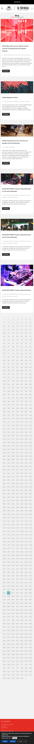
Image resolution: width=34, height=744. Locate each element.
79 (13, 357)
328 (30, 477)
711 (22, 665)
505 (8, 565)
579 (26, 600)
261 (13, 446)
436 (13, 531)
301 (4, 466)
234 (17, 432)
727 (30, 671)
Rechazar (13, 741)
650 (30, 634)
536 (21, 579)
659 (8, 641)
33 (26, 333)
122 (17, 377)
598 (17, 610)
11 (21, 323)
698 (26, 658)
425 (26, 524)
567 (4, 596)
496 (30, 559)
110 (26, 371)
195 (30, 412)
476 (4, 552)
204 (8, 418)
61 (26, 347)
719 (26, 668)
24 (17, 330)
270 (21, 449)
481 (26, 552)
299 (26, 463)
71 (8, 353)
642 (26, 630)
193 (21, 412)
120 (8, 377)
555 (13, 589)
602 (4, 613)
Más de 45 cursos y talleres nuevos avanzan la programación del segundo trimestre (15, 48)
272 (30, 449)
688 (12, 654)
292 (26, 459)
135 (13, 384)
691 (26, 654)
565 (26, 593)
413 (4, 521)
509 (26, 565)
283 (17, 456)
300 (30, 463)
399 (4, 514)
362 (26, 494)
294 (4, 463)
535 (17, 579)
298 (21, 463)
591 (17, 606)
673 (8, 648)
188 (30, 408)
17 (17, 326)
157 (17, 395)
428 (8, 528)
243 (26, 436)
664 (30, 641)
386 (8, 507)
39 (22, 336)
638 (8, 630)
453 (26, 538)
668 (17, 644)
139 (30, 384)
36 (9, 336)
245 (4, 439)
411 (26, 518)
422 (13, 524)
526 (8, 576)
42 (4, 340)
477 (8, 552)
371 (4, 501)
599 (21, 610)
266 (4, 449)
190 (8, 412)
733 (26, 675)
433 (30, 528)
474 (26, 548)
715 (8, 668)
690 (21, 654)
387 (13, 507)
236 (26, 432)
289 (12, 459)
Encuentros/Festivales (11, 101)
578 (21, 600)
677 (26, 648)
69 (30, 350)
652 (8, 637)
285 (26, 456)
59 (17, 347)
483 (4, 555)
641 (21, 630)
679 (4, 651)
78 (9, 357)
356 (30, 490)
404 (26, 514)
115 (17, 374)
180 (26, 405)
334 (26, 480)
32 (22, 333)
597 (13, 610)
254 (12, 442)
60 (22, 347)
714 (4, 668)
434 (4, 531)
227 (17, 429)
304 (17, 466)
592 (21, 606)
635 (26, 627)
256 (21, 442)
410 (21, 518)
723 (13, 671)
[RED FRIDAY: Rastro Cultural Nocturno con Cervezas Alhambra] (17, 179)
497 (4, 562)
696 (17, 658)
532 (4, 579)
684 (26, 651)
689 (17, 654)
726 (26, 671)
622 (30, 620)
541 (13, 583)
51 (13, 343)
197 (8, 415)
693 (4, 658)
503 (30, 562)
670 (26, 644)
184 (13, 408)
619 (17, 620)
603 (8, 613)
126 (4, 381)
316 (8, 473)
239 (8, 436)
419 (30, 521)
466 (21, 545)
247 (13, 439)
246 (8, 439)
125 (30, 377)
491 (8, 559)
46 (22, 340)
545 (30, 583)
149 (13, 391)
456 (8, 542)
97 (30, 364)
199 (17, 415)
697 (21, 658)
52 (17, 343)
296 (12, 463)
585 (21, 603)
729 (8, 675)
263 (21, 446)
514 (17, 569)
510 (30, 565)
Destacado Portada (14, 55)
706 (30, 661)
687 (8, 654)
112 (4, 374)
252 (4, 442)
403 (21, 514)
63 (4, 350)
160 (30, 395)
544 (26, 583)
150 (17, 391)
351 (8, 490)
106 (8, 371)
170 (13, 401)
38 (17, 336)
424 (21, 524)
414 (8, 521)
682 (17, 651)
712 (26, 665)
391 (30, 507)
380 (12, 504)
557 (21, 589)
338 (13, 483)
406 (4, 518)
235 (21, 432)
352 (13, 490)
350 (4, 490)
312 (21, 470)
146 (30, 388)
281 (8, 456)
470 (8, 548)
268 (12, 449)
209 (30, 418)
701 (8, 661)
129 (17, 381)
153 (30, 391)
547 (8, 586)
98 (4, 367)
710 (17, 665)
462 (4, 545)
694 (8, 658)
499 (13, 562)
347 (21, 487)
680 (8, 651)
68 (26, 350)
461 (30, 542)
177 (13, 405)
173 (26, 401)
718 (21, 668)
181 (30, 405)
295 (8, 463)
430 (17, 528)
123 (21, 377)
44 (13, 340)
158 (22, 395)
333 (21, 480)
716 (13, 668)
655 (21, 637)
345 (13, 487)
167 (30, 398)
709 (13, 665)
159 (26, 395)
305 (21, 466)
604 (13, 613)
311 (17, 470)
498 (8, 562)
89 (26, 360)
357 (4, 494)
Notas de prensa (25, 55)
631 (8, 627)
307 (30, 466)
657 (30, 637)
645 (8, 634)
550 (21, 586)
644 (4, 634)
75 (26, 353)
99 (9, 367)
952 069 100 (17, 2)
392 (4, 511)
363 (30, 494)
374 (17, 501)
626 (17, 624)
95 (22, 364)
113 (9, 374)
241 (17, 436)
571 (22, 596)
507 (17, 565)
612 (17, 617)
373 (13, 501)
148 (8, 391)
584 (17, 603)
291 (21, 459)
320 (26, 473)
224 (4, 429)
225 (8, 429)
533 (8, 579)
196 (4, 415)
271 (26, 449)
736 (8, 678)
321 (30, 473)
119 (4, 377)
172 (21, 401)
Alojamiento (4, 727)
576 (13, 600)
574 (4, 600)
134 (8, 384)
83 (30, 357)
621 (26, 620)
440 (30, 531)
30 (13, 333)
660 (13, 641)
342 (30, 483)
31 (17, 333)
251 (30, 439)
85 (8, 360)
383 (26, 504)
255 (17, 442)
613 (21, 617)
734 (30, 675)
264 (26, 446)
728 (4, 675)
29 (9, 333)
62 (30, 347)
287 (4, 459)
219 (13, 425)
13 (30, 323)
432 (26, 528)
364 (4, 497)
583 (13, 603)
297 (17, 463)
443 (13, 535)
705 (26, 661)
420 (4, 524)
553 (4, 589)
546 (4, 586)
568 (8, 596)
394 (13, 511)
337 (8, 483)
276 (17, 453)
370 (30, 497)
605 (17, 613)
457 (12, 542)
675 (17, 648)
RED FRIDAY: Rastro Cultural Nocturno (19, 290)
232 (8, 432)
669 (21, 644)
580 (30, 600)
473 (21, 548)
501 (21, 562)
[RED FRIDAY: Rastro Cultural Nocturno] (17, 275)
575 (8, 600)
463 (8, 545)
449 (8, 538)
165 (22, 398)
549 (17, 586)
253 (8, 442)
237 (30, 432)
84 (4, 360)
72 (13, 353)
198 (13, 415)
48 (30, 340)
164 (17, 398)
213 (17, 422)
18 (22, 326)
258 (30, 442)
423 (17, 524)
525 (4, 576)
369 (26, 497)
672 (4, 648)
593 (26, 606)
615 (30, 617)
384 (30, 504)
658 (4, 641)
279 (30, 453)
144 (21, 388)
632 (13, 627)
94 (17, 364)
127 (8, 381)
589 (8, 606)
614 (26, 617)
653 (13, 637)
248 (17, 439)
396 (21, 511)
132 (30, 381)
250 (26, 439)
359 (13, 494)
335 (30, 480)
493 (17, 559)
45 (17, 340)
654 (17, 637)
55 (30, 343)
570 (17, 596)
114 (13, 374)
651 (4, 637)
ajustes (14, 738)
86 (13, 360)
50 (9, 343)
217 (4, 425)
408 (13, 518)
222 (26, 425)
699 (30, 658)
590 (13, 606)
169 (8, 401)
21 (4, 330)
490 (4, 559)
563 (17, 593)
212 (13, 422)
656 (26, 637)
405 (30, 514)
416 (17, 521)
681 (13, 651)
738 (17, 678)
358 (8, 494)
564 (21, 593)
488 (26, 555)
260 (8, 446)
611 (13, 617)
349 (30, 487)
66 (17, 350)
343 (4, 487)
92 (9, 364)
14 (4, 326)
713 (30, 665)
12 (26, 323)
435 (8, 531)
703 (17, 661)
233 (13, 432)
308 (4, 470)
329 (4, 480)
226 (12, 429)
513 (13, 569)
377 (30, 501)
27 (30, 330)
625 (13, 624)
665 (4, 644)
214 (21, 422)
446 (26, 535)
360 (17, 494)
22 (9, 330)
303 (13, 466)
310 (13, 470)
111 (30, 371)
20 (30, 326)
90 (30, 360)
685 (30, 651)
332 (17, 480)
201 (26, 415)
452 (21, 538)
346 (17, 487)
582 (8, 603)
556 (17, 589)
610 (8, 617)
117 (26, 374)
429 (13, 528)
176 (8, 405)
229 (26, 429)
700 (4, 661)
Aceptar (5, 741)
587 (30, 603)
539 (4, 583)
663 (26, 641)
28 (4, 333)
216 (30, 422)
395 (17, 511)
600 (26, 610)
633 (17, 627)
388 (17, 507)
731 (17, 675)
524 (30, 572)
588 (4, 606)
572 (26, 596)
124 (26, 377)
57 (8, 347)
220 (17, 425)
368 (21, 497)
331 (13, 480)
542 (17, 583)
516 (26, 569)
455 (4, 542)
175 (4, 405)
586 (26, 603)
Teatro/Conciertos (24, 101)
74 (22, 353)
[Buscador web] (31, 8)
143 (17, 388)
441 (4, 535)
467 (26, 545)
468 (30, 545)
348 (26, 487)
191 (13, 412)
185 (17, 408)
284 (21, 456)
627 (21, 624)
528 (17, 576)
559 (30, 589)
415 (13, 521)
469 (4, 548)
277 (21, 453)
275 (13, 453)
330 (8, 480)
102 (21, 367)
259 (4, 446)
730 (12, 675)
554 (8, 589)
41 (30, 336)
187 (26, 408)
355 (26, 490)
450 (13, 538)
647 (17, 634)
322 (4, 477)
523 (26, 572)
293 (30, 459)
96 (26, 364)
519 (8, 572)
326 (21, 477)
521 (17, 572)
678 (30, 648)
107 (13, 371)
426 (30, 524)
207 (21, 418)
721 (4, 671)
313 (26, 470)
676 (21, 648)
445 (21, 535)
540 (8, 583)
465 (17, 545)
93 (13, 364)
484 (8, 555)
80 (17, 357)
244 (30, 436)
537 (26, 579)
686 (4, 654)
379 (8, 504)
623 (4, 624)
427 (4, 528)
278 (26, 453)
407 (8, 518)
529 (21, 576)
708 (8, 665)
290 (17, 459)
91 (4, 364)
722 (8, 671)
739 (21, 678)
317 (13, 473)
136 (17, 384)
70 (4, 353)
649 (26, 634)
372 (8, 501)
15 (8, 326)
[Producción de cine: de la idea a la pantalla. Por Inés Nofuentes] (17, 131)
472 (17, 548)
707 (4, 665)
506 (13, 565)
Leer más (6, 70)
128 (13, 381)
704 (21, 661)
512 (8, 569)
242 (21, 436)
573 (30, 596)
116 (22, 374)
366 (13, 497)
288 (8, 459)
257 (26, 442)
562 (13, 593)
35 (4, 336)
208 (26, 418)
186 (21, 408)
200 (21, 415)
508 (21, 565)
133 (4, 384)
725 (21, 671)
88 (22, 360)
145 (26, 388)
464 (13, 545)
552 (30, 586)
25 (22, 330)
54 (26, 343)
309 (8, 470)
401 (13, 514)
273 (4, 453)
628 (26, 624)
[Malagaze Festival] (17, 87)
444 (17, 535)
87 (17, 360)
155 (9, 395)
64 (9, 350)
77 (4, 357)
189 (4, 412)
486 (17, 555)
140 (4, 388)
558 (26, 589)
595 (4, 610)
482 (30, 552)
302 (8, 466)
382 (21, 504)
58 (13, 347)
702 (13, 661)
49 (4, 343)
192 (17, 412)
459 (21, 542)
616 (4, 620)
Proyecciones (23, 195)
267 (8, 449)
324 (13, 477)
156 (13, 395)
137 (21, 384)
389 (21, 507)
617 (8, 620)
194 (26, 412)
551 (26, 586)
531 (30, 576)
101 (17, 367)
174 (30, 401)
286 (30, 456)
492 (13, 559)
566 (30, 593)
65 (13, 350)
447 (30, 535)
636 (30, 627)
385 (4, 507)
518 (4, 572)
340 (21, 483)
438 (21, 531)
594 (30, 606)
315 (4, 473)
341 (26, 483)
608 (30, 613)
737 (13, 678)
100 (13, 367)
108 (17, 371)
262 (17, 446)
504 (4, 565)
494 (21, 559)
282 (12, 456)
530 (26, 576)
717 (17, 668)
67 (22, 350)
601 (30, 610)
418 (26, 521)
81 (22, 357)
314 (30, 470)
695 (13, 658)
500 (17, 562)
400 (8, 514)
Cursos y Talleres (9, 147)
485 (12, 555)
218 (8, 425)
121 (13, 377)
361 (21, 494)
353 (17, 490)
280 (4, 456)
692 (30, 654)
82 (26, 357)
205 (13, 418)
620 (21, 620)
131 (26, 381)
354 (21, 490)
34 (30, 333)
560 (4, 593)
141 (8, 388)
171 (17, 401)
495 (26, 559)
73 (17, 353)
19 (26, 326)
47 (26, 340)
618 (13, 620)
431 (21, 528)
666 (8, 644)
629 (30, 624)
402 (17, 514)
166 (26, 398)
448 (4, 538)
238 (4, 436)
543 (21, 583)
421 (8, 524)
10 (17, 323)
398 (30, 511)
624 (8, 624)
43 (9, 340)
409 (17, 518)
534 (13, 579)
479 (17, 552)
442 (8, 535)
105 (4, 371)
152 (26, 391)
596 (8, 610)
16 (13, 326)
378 (4, 504)
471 (13, 548)
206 (17, 418)
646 (13, 634)
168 (4, 401)
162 (8, 398)
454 (30, 538)
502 (26, 562)
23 (13, 330)
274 (8, 453)
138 (26, 384)
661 (17, 641)
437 (17, 531)
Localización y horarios (7, 724)
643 (30, 630)
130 (21, 381)
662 (21, 641)
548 (12, 586)
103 (26, 367)
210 (4, 422)
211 (9, 422)
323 (8, 477)
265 (30, 446)
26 (26, 330)
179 (21, 405)
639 (13, 630)
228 (21, 429)
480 (21, 552)
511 (4, 569)
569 (13, 596)
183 (8, 408)
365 (8, 497)
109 (21, 371)
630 (4, 627)
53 (22, 343)
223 (30, 425)
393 (8, 511)
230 (30, 429)
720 (30, 668)
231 (4, 432)
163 (13, 398)
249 (21, 439)
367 (17, 497)
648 (21, 634)
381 (17, 504)
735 (4, 678)
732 (21, 675)
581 (4, 603)
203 (4, 418)
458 (17, 542)
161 (4, 398)
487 (21, 555)
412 (30, 518)
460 (26, 542)
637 (4, 630)
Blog (5, 55)
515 (22, 569)
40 (26, 336)
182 (4, 408)
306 (26, 466)
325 (17, 477)
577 (17, 600)
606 (21, 613)
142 (13, 388)
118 (30, 374)
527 (13, 576)
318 (17, 473)
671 (30, 644)
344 (8, 487)
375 (21, 501)
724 (17, 671)
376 (26, 501)
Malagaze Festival (12, 97)
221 (21, 425)
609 (4, 617)
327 (26, 477)
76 (30, 353)
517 (30, 569)
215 (26, 422)
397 (26, 511)
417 (21, 521)
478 (13, 552)
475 (30, 548)
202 (30, 415)
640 (17, 630)
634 (21, 627)
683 (21, 651)
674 (13, 648)
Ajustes (20, 741)
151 (22, 391)
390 (26, 507)
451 (17, 538)
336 (4, 483)
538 (30, 579)
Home (12, 17)
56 (4, 347)
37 (13, 336)
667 (12, 644)
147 (4, 391)
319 (21, 473)
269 (17, 449)
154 (4, 395)
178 (17, 405)
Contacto (3, 726)
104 (30, 367)
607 (26, 613)
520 (13, 572)
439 (26, 531)
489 (30, 555)
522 (21, 572)
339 (17, 483)
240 (13, 436)
